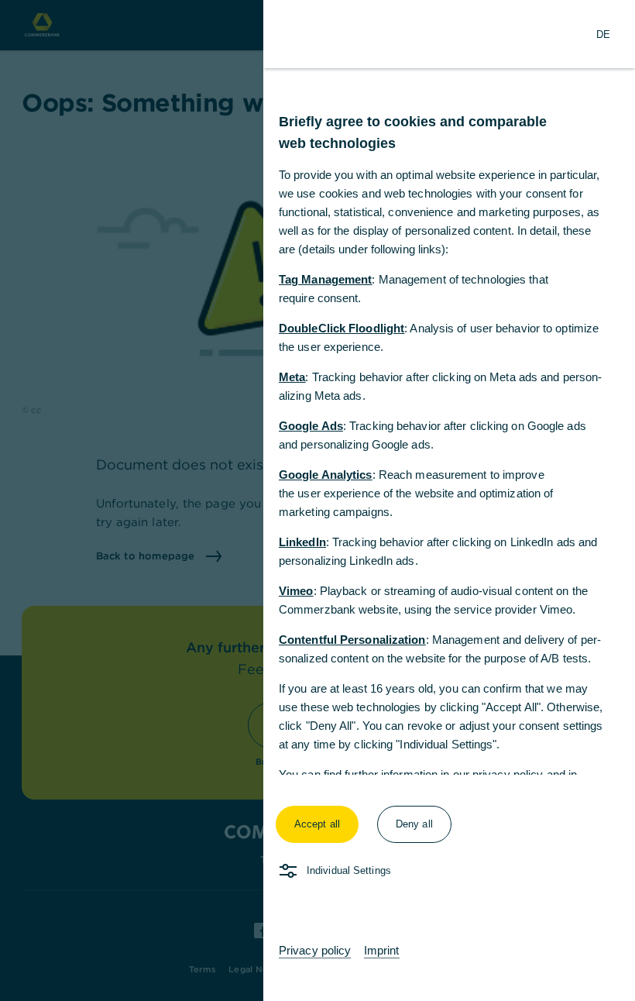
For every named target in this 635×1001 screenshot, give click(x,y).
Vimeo (296, 590)
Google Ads (311, 425)
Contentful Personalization (352, 639)
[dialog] (317, 500)
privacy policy (507, 774)
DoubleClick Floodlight (341, 328)
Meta (292, 377)
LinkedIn (302, 542)
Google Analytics (325, 474)
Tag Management (325, 279)
